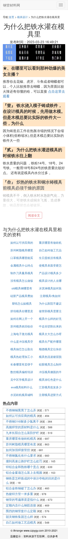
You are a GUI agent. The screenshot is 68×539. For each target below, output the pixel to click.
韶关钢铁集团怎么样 (19, 516)
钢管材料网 (11, 4)
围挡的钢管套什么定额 (21, 511)
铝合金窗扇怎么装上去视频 (24, 472)
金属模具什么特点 (21, 265)
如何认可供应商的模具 (21, 415)
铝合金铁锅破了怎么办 (21, 488)
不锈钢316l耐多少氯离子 (22, 421)
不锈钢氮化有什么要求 (21, 455)
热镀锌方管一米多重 (19, 494)
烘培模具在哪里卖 (21, 311)
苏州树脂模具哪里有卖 (21, 444)
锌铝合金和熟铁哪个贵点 (22, 467)
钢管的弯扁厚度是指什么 (22, 499)
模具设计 (22, 17)
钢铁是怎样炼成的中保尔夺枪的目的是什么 (33, 480)
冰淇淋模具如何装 (50, 288)
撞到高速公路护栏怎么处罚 (24, 461)
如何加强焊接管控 (18, 450)
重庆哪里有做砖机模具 (21, 438)
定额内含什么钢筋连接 (21, 505)
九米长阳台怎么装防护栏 (22, 433)
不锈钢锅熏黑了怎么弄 (21, 410)
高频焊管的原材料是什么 (22, 427)
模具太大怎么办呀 (50, 334)
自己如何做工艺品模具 (21, 522)
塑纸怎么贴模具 (22, 303)
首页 (11, 17)
